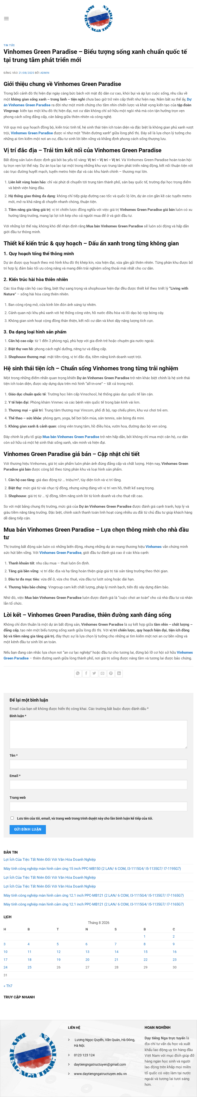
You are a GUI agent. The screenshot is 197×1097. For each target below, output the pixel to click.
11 (29, 952)
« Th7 (8, 986)
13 (87, 952)
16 (175, 952)
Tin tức (9, 45)
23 (175, 960)
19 (59, 960)
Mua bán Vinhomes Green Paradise (71, 437)
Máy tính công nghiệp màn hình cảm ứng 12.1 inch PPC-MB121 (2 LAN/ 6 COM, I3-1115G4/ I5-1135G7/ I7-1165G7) (94, 895)
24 (5, 967)
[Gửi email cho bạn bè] (102, 673)
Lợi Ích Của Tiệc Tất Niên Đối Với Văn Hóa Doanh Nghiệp (50, 859)
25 (29, 967)
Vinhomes (154, 547)
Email (15, 776)
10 (5, 952)
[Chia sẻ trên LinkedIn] (119, 673)
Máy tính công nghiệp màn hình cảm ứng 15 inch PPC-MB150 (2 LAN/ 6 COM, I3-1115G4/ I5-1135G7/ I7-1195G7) (92, 868)
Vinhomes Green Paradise (32, 133)
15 (146, 952)
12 (59, 952)
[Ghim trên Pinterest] (111, 673)
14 (116, 952)
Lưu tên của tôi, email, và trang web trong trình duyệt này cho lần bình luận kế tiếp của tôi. (85, 818)
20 (87, 960)
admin (44, 72)
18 (29, 960)
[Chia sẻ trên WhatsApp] (78, 673)
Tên (14, 755)
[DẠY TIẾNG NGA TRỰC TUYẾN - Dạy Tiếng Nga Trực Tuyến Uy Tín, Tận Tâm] (98, 18)
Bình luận (18, 716)
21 (116, 960)
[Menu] (6, 18)
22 (146, 960)
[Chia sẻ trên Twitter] (94, 673)
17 (5, 960)
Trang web (18, 797)
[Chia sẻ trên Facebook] (86, 673)
